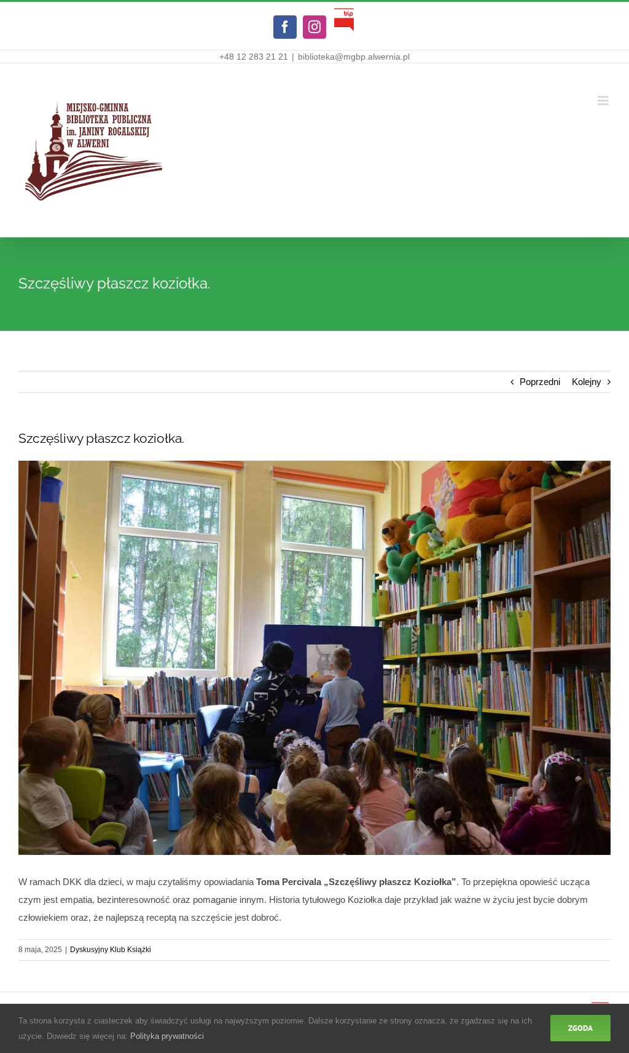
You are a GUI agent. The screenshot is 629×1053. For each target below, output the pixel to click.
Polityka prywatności (167, 1036)
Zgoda (580, 1028)
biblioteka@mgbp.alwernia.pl (354, 57)
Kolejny (586, 381)
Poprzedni (540, 381)
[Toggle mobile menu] (604, 100)
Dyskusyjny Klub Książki (110, 949)
